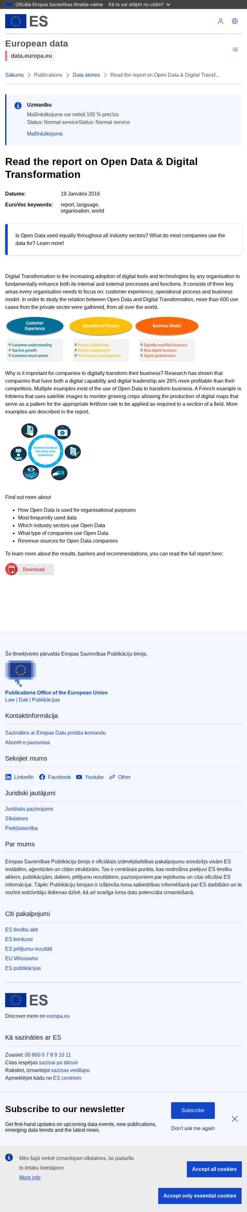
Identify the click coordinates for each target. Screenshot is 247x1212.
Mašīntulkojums (45, 133)
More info (30, 1177)
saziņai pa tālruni (58, 1062)
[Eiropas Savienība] (26, 21)
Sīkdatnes (16, 818)
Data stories (86, 75)
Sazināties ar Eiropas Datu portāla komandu (55, 733)
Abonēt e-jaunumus (27, 742)
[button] (235, 21)
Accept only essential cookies (199, 1196)
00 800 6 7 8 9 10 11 (48, 1055)
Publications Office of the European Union (56, 692)
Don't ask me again (193, 1128)
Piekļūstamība (21, 828)
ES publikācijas (23, 968)
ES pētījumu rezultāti (28, 949)
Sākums (14, 75)
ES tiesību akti (21, 929)
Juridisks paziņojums (29, 809)
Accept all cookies (214, 1169)
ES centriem (67, 1078)
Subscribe (193, 1110)
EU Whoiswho (21, 958)
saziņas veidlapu (70, 1070)
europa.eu (58, 1016)
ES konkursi (19, 939)
